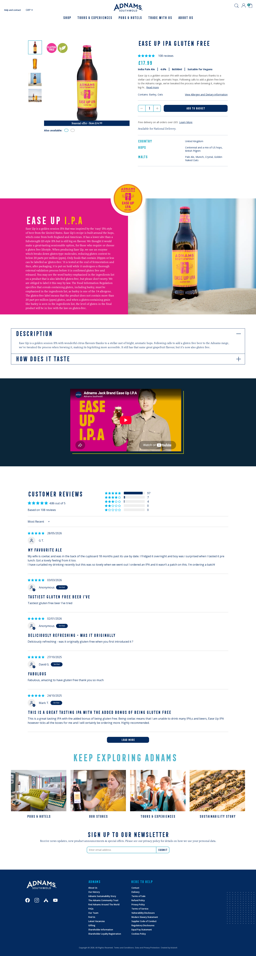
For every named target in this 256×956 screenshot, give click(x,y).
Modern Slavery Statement (144, 917)
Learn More (185, 122)
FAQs (91, 908)
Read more (152, 87)
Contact (135, 887)
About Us (92, 887)
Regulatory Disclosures (142, 925)
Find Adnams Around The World (103, 904)
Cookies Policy (138, 933)
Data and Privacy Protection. (147, 947)
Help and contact (12, 10)
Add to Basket (195, 108)
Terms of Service (139, 908)
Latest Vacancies (96, 921)
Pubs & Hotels (130, 18)
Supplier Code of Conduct (144, 921)
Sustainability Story (217, 816)
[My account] (244, 5)
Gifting (91, 925)
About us (185, 18)
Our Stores (98, 816)
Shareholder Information (100, 929)
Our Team (93, 912)
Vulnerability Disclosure (143, 912)
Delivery (135, 892)
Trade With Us (160, 18)
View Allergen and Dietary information (206, 94)
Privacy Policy (138, 904)
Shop (67, 18)
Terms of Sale (138, 896)
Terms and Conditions (124, 947)
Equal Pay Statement (141, 929)
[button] (146, 55)
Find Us (91, 917)
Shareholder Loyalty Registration (104, 933)
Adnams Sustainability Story (102, 896)
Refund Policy (138, 900)
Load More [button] (128, 739)
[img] (36, 533)
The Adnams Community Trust (103, 900)
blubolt (174, 947)
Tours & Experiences (94, 18)
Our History (94, 892)
